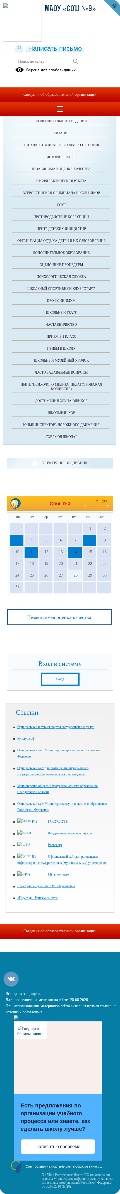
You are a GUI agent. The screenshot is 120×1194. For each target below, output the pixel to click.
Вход (60, 679)
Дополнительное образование (61, 253)
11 (31, 552)
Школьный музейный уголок (61, 360)
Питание (61, 133)
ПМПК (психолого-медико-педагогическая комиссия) (61, 387)
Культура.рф (26, 739)
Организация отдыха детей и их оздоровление (61, 241)
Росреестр (55, 845)
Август (101, 501)
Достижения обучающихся (61, 401)
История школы (61, 157)
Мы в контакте (58, 874)
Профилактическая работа (61, 181)
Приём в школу (61, 348)
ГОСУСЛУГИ (58, 821)
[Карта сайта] (19, 47)
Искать (76, 61)
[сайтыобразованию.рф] (111, 8)
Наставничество (61, 325)
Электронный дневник (64, 463)
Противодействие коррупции (61, 217)
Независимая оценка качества (61, 169)
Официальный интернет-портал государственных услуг (55, 727)
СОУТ (61, 205)
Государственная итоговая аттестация (61, 145)
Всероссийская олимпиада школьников (61, 193)
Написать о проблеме (57, 1146)
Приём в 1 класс (61, 337)
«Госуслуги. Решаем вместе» (37, 898)
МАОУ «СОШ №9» (70, 9)
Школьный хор (61, 413)
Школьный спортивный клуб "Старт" (61, 289)
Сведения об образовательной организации (60, 94)
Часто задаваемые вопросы (61, 372)
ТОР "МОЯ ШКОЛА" (61, 437)
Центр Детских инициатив (61, 229)
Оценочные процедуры (61, 265)
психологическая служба (61, 277)
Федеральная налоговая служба (70, 833)
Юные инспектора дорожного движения (61, 425)
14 (75, 552)
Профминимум (61, 301)
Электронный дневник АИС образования (46, 886)
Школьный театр (61, 313)
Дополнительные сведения (61, 121)
